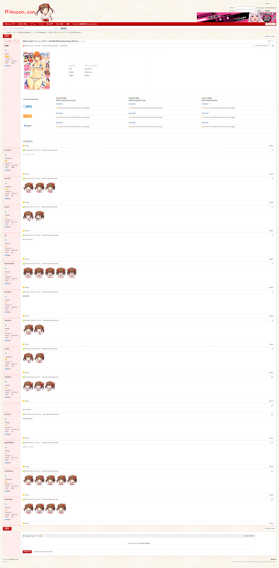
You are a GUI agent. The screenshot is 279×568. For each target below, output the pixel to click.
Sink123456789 (9, 263)
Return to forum (270, 36)
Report (271, 145)
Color (27, 536)
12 (12, 394)
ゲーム (33, 24)
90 (12, 516)
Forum (9, 32)
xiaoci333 (8, 178)
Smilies (40, 536)
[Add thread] (7, 36)
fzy (5, 235)
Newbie (7, 215)
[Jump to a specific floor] (273, 45)
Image (29, 536)
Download (59, 104)
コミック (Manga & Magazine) (22, 32)
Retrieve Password (270, 8)
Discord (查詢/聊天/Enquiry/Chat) (85, 24)
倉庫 (68, 24)
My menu (270, 24)
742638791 (8, 377)
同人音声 (50, 24)
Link (32, 536)
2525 (12, 167)
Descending (63, 45)
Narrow (267, 3)
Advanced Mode (249, 536)
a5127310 (8, 414)
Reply (88, 108)
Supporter (8, 187)
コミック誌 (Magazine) (40, 32)
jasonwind (8, 292)
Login (142, 543)
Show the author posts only (50, 45)
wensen (7, 207)
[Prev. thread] (271, 41)
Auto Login (260, 8)
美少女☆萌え (22, 24)
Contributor (8, 158)
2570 (12, 63)
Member (7, 243)
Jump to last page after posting (43, 551)
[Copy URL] (81, 41)
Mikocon (4, 32)
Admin (7, 54)
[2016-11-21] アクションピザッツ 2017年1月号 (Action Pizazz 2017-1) (50, 41)
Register (267, 11)
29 (12, 196)
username (231, 8)
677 (12, 366)
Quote (35, 536)
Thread (55, 28)
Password (232, 11)
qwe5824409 (8, 499)
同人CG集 (59, 24)
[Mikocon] (29, 21)
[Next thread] (273, 41)
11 (12, 431)
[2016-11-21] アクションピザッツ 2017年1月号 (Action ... (65, 32)
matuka (7, 349)
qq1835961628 (9, 442)
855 (12, 488)
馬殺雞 (7, 45)
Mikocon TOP (10, 24)
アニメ (41, 24)
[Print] (269, 41)
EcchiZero (8, 150)
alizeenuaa (8, 320)
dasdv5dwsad (9, 471)
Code (37, 536)
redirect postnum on (262, 45)
